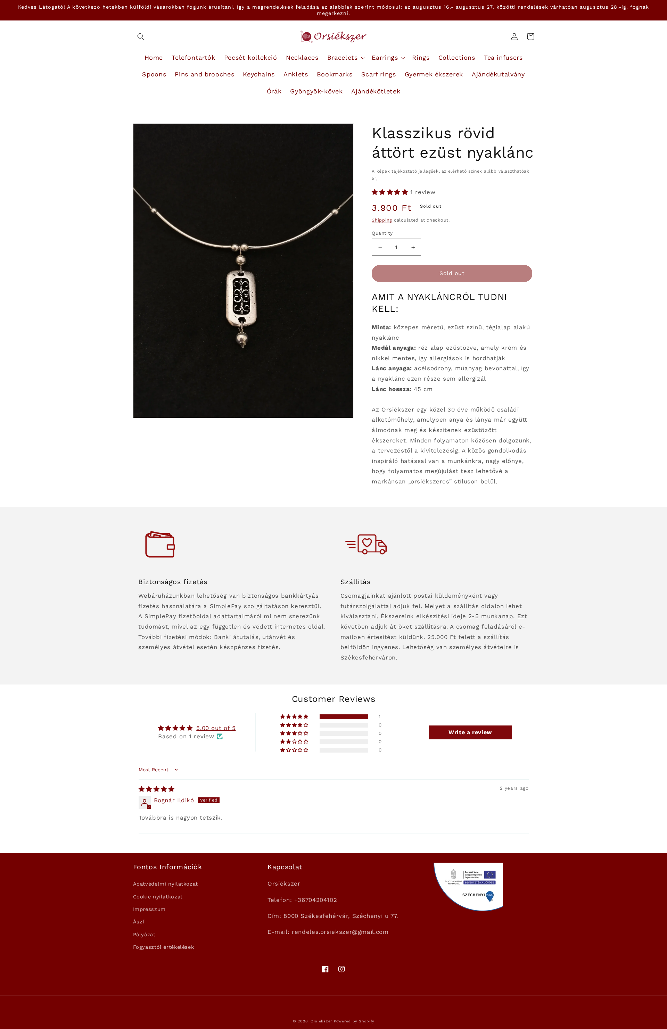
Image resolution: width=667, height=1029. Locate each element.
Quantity (382, 233)
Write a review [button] (470, 732)
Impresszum (149, 909)
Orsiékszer (321, 1021)
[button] (141, 36)
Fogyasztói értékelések (163, 947)
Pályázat (144, 934)
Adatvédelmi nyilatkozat (165, 884)
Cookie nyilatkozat (158, 897)
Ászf (139, 922)
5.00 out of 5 (216, 727)
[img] (157, 789)
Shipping (382, 220)
